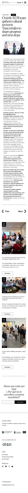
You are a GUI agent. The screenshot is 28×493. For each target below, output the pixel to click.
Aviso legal (5, 454)
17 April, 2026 (5, 15)
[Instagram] (3, 466)
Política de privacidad (7, 457)
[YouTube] (12, 466)
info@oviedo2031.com (8, 485)
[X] (9, 466)
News (13, 14)
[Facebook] (6, 466)
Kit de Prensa (5, 459)
